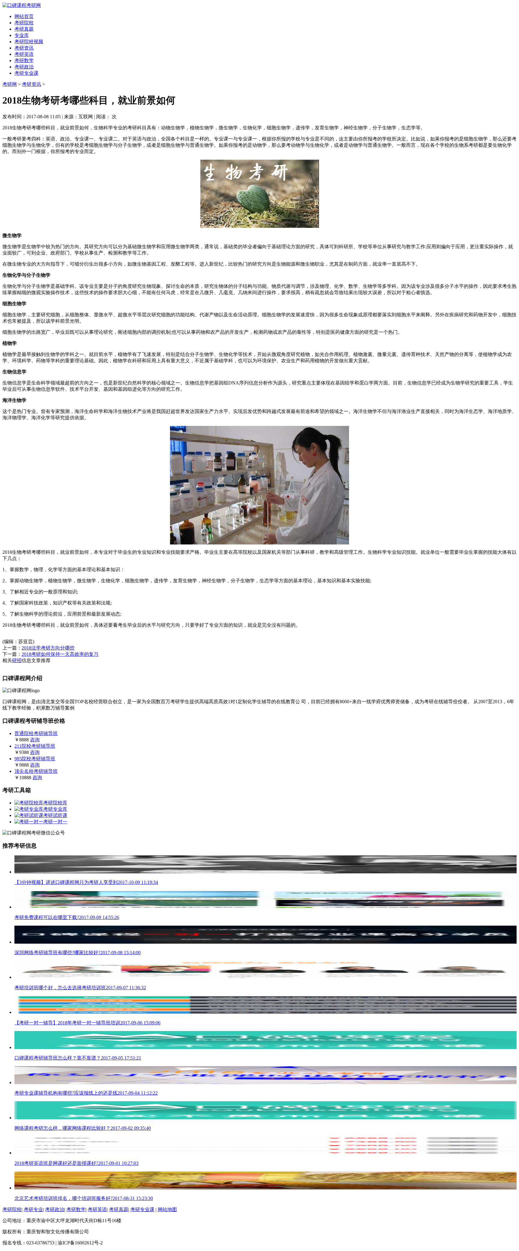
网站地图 (167, 1209)
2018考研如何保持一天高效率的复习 (60, 654)
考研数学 (24, 60)
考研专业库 (55, 809)
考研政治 (24, 66)
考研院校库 (55, 802)
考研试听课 (55, 815)
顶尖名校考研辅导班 (36, 771)
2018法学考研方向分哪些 (48, 647)
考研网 (9, 84)
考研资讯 (24, 47)
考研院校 (24, 22)
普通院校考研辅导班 (36, 733)
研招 (17, 660)
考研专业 (33, 1209)
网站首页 (24, 16)
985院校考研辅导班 (34, 758)
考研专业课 (26, 73)
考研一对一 (55, 821)
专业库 (21, 35)
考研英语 (24, 54)
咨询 (35, 739)
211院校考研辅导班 (34, 746)
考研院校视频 (28, 41)
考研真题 (24, 29)
